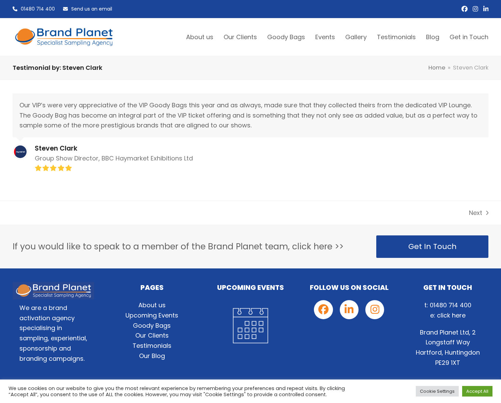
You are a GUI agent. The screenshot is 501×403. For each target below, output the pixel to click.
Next (476, 213)
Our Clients (152, 335)
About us (152, 305)
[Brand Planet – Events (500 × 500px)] (250, 325)
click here (451, 315)
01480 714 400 (38, 8)
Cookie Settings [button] (437, 391)
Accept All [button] (477, 391)
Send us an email (91, 8)
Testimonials (152, 345)
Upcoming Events (151, 315)
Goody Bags (152, 325)
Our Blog (152, 356)
